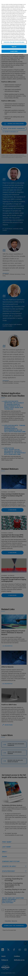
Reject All (14, 46)
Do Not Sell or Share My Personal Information (14, 42)
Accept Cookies (14, 51)
